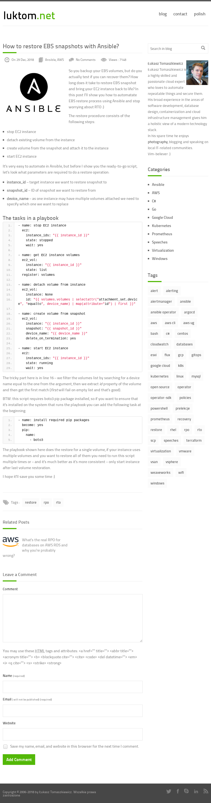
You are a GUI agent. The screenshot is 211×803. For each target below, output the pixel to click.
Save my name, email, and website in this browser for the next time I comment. (74, 746)
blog (163, 13)
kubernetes (159, 376)
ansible (185, 301)
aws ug (188, 322)
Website (9, 722)
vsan (154, 461)
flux (167, 354)
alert (154, 290)
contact (180, 13)
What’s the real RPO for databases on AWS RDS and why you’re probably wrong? (35, 547)
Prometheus (162, 233)
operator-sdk (161, 397)
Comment (10, 588)
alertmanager (161, 301)
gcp (181, 354)
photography (158, 141)
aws (154, 322)
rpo (46, 502)
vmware (185, 451)
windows (157, 483)
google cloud (160, 365)
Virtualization (163, 250)
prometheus (160, 418)
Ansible (50, 59)
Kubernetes (161, 225)
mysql (196, 376)
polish (200, 13)
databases (184, 344)
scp (153, 440)
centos (182, 333)
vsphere (172, 461)
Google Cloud (162, 217)
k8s (181, 365)
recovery (184, 418)
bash (154, 333)
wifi (181, 472)
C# (154, 200)
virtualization (161, 451)
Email (27, 699)
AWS (60, 59)
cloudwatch (159, 344)
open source (160, 386)
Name (14, 675)
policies (185, 397)
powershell (159, 408)
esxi (154, 354)
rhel (173, 429)
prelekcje (183, 408)
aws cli (170, 322)
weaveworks (160, 472)
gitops (196, 354)
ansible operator (163, 312)
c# (168, 333)
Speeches (160, 242)
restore (31, 502)
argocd (189, 312)
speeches (171, 440)
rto (58, 502)
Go (154, 209)
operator (184, 386)
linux (180, 376)
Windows (160, 258)
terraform (194, 440)
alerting (172, 290)
